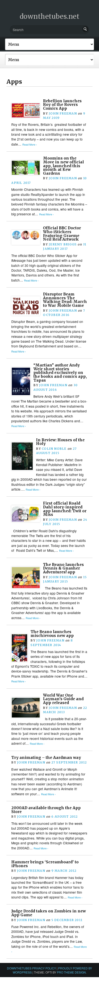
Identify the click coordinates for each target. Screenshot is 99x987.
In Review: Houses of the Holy (60, 442)
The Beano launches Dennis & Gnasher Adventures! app (63, 568)
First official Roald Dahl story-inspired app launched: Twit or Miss (65, 509)
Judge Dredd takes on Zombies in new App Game (48, 913)
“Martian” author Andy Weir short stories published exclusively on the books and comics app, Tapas (60, 373)
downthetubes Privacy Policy (31, 968)
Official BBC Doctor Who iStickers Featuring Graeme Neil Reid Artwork (62, 234)
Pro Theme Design (71, 972)
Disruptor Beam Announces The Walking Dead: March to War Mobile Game (65, 300)
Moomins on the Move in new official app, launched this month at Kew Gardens (63, 166)
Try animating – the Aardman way (46, 757)
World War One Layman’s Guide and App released (63, 699)
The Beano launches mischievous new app (52, 633)
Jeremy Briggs (63, 244)
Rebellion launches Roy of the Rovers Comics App (62, 105)
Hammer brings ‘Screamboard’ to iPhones (45, 864)
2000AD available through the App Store (46, 810)
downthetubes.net (50, 16)
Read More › (29, 144)
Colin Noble (54, 448)
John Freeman (63, 113)
